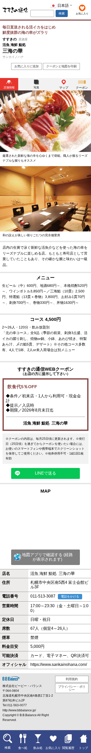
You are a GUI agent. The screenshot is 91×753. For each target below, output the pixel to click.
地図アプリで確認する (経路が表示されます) (47, 557)
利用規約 (72, 679)
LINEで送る (45, 473)
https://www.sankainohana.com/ (58, 664)
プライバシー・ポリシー (71, 688)
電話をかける (70, 596)
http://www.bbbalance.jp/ (19, 710)
